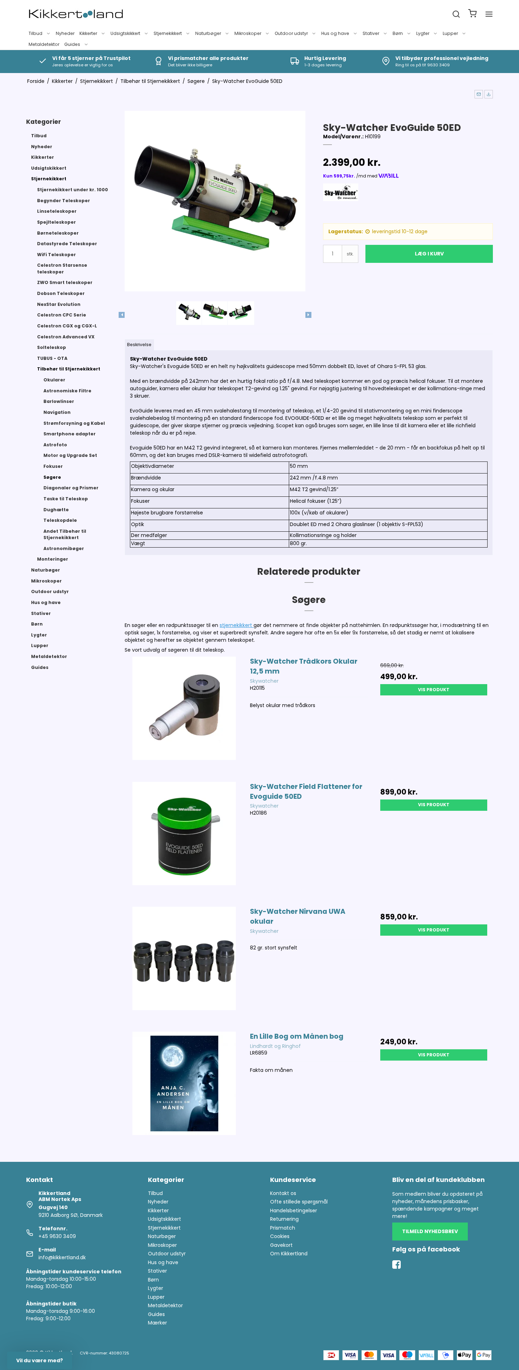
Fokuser (53, 466)
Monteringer (52, 559)
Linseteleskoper (57, 211)
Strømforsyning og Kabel (74, 423)
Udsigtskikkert (125, 33)
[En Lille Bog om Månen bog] (184, 1090)
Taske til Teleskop (65, 499)
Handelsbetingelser (293, 1210)
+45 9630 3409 (57, 1236)
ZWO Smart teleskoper (65, 282)
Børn (398, 33)
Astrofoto (55, 445)
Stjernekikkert (168, 33)
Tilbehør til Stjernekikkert (68, 369)
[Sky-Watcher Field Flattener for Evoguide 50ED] (184, 841)
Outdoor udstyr (291, 33)
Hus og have (335, 33)
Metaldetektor (44, 44)
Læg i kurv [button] (429, 253)
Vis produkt (433, 690)
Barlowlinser (58, 401)
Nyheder (65, 33)
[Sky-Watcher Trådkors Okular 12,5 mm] (184, 715)
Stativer (371, 33)
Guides (72, 44)
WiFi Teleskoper (56, 255)
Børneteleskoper (58, 233)
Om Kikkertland (289, 1253)
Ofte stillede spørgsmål (299, 1201)
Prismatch (282, 1227)
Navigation (57, 412)
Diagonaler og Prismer (71, 488)
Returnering (284, 1219)
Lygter (422, 33)
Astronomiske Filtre (67, 391)
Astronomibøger (63, 548)
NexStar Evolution (58, 304)
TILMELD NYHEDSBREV (430, 1231)
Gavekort (281, 1245)
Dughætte (56, 510)
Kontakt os (283, 1193)
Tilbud (35, 33)
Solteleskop (51, 347)
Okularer (54, 380)
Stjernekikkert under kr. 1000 (72, 190)
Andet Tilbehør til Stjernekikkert (64, 534)
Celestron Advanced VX (66, 337)
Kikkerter (88, 33)
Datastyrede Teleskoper (67, 244)
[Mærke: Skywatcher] (340, 201)
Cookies (280, 1236)
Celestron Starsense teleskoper (62, 268)
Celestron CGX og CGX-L (67, 326)
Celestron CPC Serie (61, 315)
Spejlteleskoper (56, 222)
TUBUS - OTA (52, 358)
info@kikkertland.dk (62, 1257)
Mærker (157, 1322)
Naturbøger (208, 33)
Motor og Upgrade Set (70, 455)
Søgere (52, 477)
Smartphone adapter (69, 434)
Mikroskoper (247, 33)
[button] (479, 94)
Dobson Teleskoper (61, 293)
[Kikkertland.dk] (76, 14)
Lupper (450, 33)
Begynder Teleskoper (63, 201)
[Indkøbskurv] (472, 14)
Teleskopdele (60, 520)
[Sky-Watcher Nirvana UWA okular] (184, 966)
